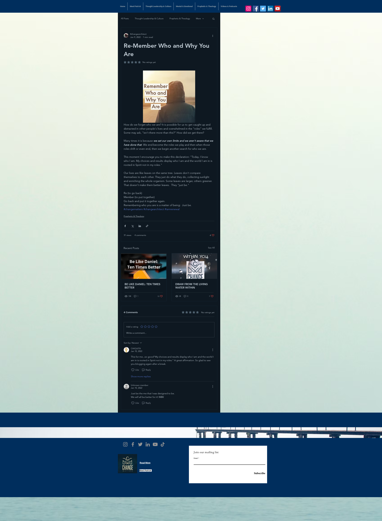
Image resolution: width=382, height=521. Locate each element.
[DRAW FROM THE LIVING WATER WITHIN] (194, 266)
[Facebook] (256, 8)
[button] (213, 18)
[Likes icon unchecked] (133, 370)
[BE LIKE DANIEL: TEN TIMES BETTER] (143, 266)
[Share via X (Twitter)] (132, 226)
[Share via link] (147, 226)
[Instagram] (248, 8)
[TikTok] (163, 444)
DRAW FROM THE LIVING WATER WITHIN (191, 285)
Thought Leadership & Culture (149, 18)
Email (196, 458)
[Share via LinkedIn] (139, 226)
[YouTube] (278, 8)
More (198, 18)
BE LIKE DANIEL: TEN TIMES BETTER (142, 285)
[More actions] (212, 35)
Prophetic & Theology (180, 18)
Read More (145, 463)
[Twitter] (263, 8)
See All (211, 247)
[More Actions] (212, 350)
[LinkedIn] (270, 8)
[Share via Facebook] (125, 226)
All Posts (125, 18)
